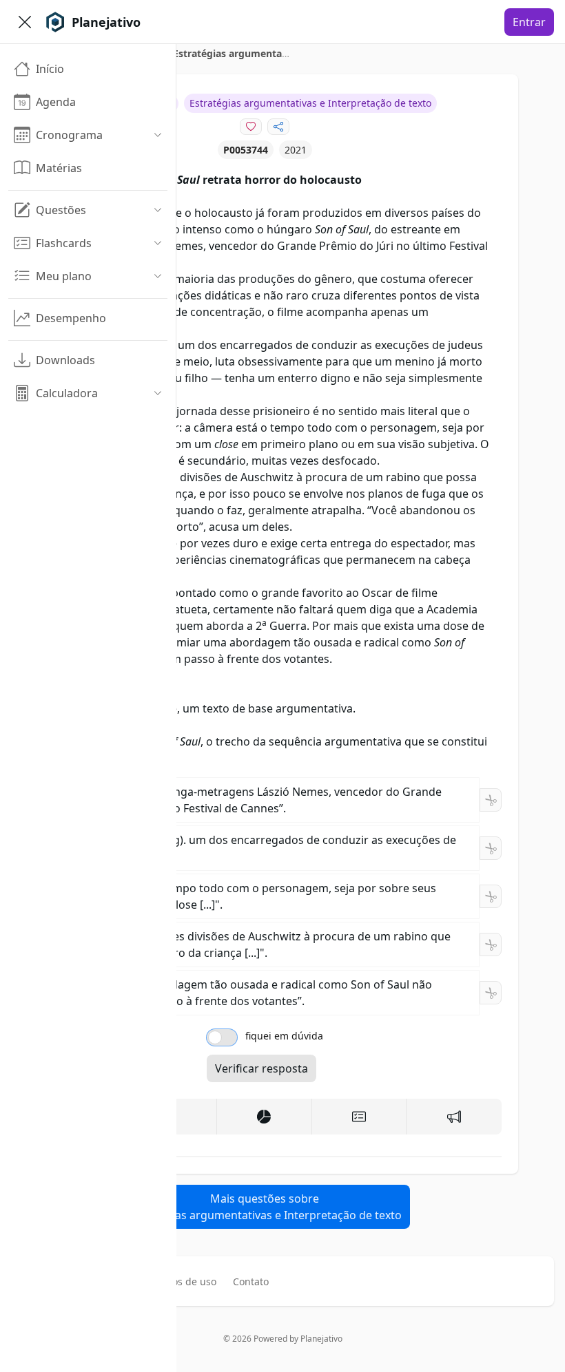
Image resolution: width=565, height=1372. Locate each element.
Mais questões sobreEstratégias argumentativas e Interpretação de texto (265, 1207)
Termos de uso (182, 1281)
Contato (251, 1281)
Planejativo (321, 1338)
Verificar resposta (261, 1068)
